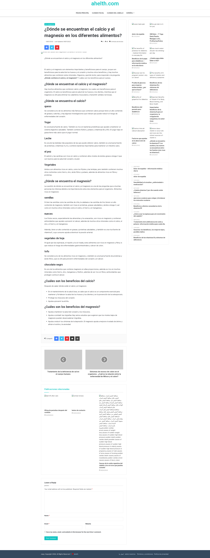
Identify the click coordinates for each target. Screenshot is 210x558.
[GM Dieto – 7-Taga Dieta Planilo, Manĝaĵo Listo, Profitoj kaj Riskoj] (158, 27)
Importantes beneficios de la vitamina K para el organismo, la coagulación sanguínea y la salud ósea (157, 114)
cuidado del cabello (115, 13)
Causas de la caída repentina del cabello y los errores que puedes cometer (111, 465)
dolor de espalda (138, 34)
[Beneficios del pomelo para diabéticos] (140, 100)
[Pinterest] (57, 47)
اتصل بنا (121, 554)
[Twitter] (52, 47)
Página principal (82, 13)
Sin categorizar (49, 24)
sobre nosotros (130, 554)
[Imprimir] (77, 338)
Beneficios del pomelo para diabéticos (137, 109)
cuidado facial (98, 13)
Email (46, 524)
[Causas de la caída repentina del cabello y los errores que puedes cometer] (111, 428)
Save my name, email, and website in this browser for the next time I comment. (73, 532)
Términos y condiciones (144, 554)
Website (88, 524)
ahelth (76, 554)
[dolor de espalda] (140, 27)
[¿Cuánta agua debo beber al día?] (158, 51)
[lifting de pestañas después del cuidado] (56, 401)
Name (47, 515)
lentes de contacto (78, 410)
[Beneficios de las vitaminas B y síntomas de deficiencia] (158, 76)
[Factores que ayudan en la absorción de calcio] (140, 131)
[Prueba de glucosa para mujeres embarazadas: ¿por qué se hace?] (140, 76)
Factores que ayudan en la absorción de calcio (139, 141)
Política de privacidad (161, 554)
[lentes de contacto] (84, 401)
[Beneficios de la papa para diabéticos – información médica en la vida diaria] (140, 51)
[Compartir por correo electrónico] (72, 338)
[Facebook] (46, 47)
